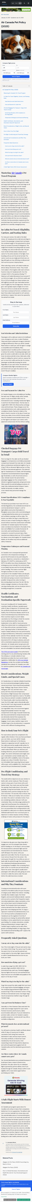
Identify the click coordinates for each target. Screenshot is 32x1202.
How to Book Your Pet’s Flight (11, 131)
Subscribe (16, 326)
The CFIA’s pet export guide (9, 652)
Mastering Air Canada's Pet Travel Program (14, 93)
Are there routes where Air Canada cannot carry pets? (17, 162)
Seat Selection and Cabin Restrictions (14, 101)
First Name (5, 309)
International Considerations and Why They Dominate (15, 138)
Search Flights (16, 76)
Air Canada (16, 172)
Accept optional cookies (23, 1199)
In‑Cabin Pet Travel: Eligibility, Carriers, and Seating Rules (16, 97)
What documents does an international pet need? (17, 159)
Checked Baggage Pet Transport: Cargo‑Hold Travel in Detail (15, 108)
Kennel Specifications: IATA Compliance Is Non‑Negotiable (15, 113)
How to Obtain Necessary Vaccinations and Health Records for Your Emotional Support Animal (15, 1173)
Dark (16, 3)
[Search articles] (24, 3)
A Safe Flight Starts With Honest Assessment (15, 167)
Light (13, 3)
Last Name (5, 315)
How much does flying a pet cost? (13, 149)
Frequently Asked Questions (11, 143)
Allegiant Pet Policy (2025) (10, 1167)
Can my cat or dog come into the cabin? (14, 146)
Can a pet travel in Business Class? (13, 155)
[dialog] (16, 1196)
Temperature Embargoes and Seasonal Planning (16, 117)
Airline (4, 3)
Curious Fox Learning (17, 1152)
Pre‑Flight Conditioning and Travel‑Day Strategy (16, 134)
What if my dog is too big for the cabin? (14, 152)
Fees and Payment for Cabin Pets (13, 104)
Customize (4, 1196)
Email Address (6, 320)
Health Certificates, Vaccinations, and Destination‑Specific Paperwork (13, 121)
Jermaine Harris (11, 1142)
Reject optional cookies (10, 1199)
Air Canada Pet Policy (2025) (10, 89)
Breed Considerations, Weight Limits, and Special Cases (16, 126)
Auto (20, 3)
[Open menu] (28, 3)
